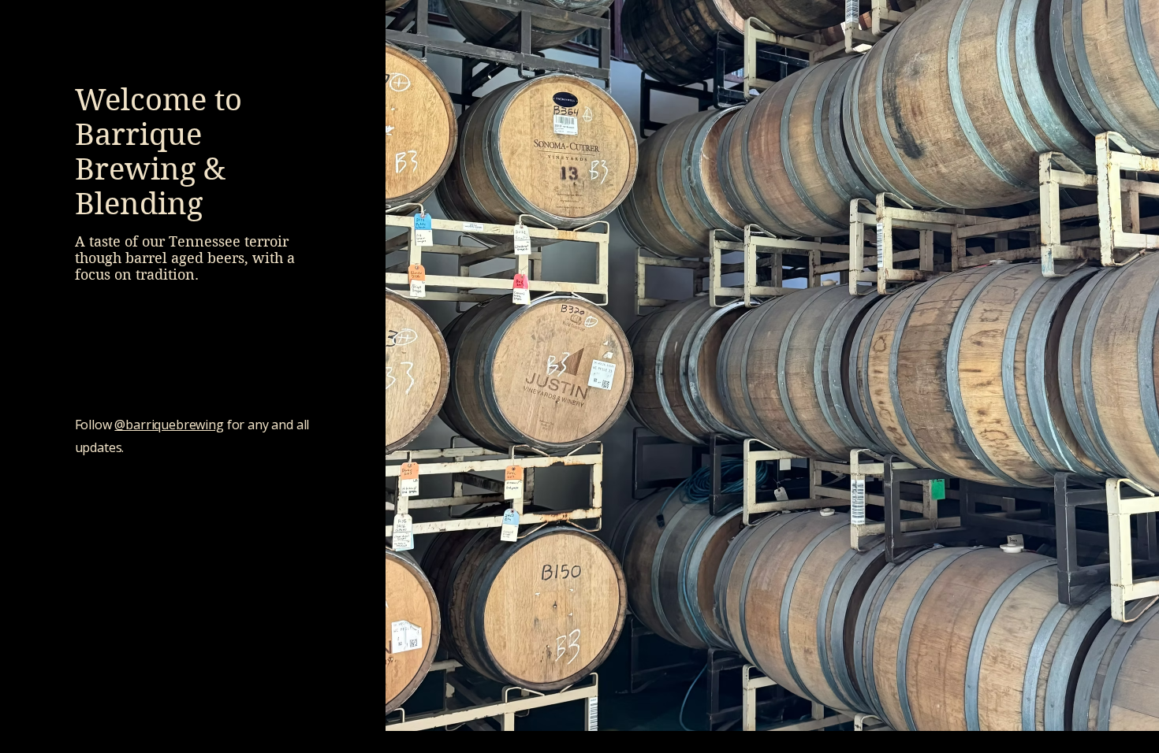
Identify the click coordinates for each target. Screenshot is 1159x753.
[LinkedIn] (228, 596)
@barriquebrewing (168, 424)
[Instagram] (204, 596)
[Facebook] (157, 596)
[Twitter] (181, 596)
